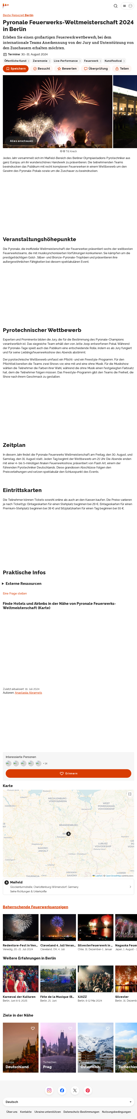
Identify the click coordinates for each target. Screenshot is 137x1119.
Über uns (11, 1111)
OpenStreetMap (113, 875)
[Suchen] (115, 5)
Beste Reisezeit (18, 15)
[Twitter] (75, 1090)
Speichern (18, 68)
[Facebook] (62, 1090)
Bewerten (69, 68)
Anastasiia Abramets (28, 692)
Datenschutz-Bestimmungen (81, 1111)
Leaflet (98, 875)
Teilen (124, 68)
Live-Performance (66, 60)
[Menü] (127, 5)
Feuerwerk (91, 60)
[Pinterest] (87, 1090)
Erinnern (71, 773)
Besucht (44, 68)
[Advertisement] (68, 201)
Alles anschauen (21, 141)
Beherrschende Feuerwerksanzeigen (35, 907)
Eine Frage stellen (15, 593)
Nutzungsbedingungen (116, 1111)
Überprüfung (98, 68)
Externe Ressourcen (23, 583)
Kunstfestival (113, 60)
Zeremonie (40, 60)
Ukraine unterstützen (47, 1111)
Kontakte (26, 1111)
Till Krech (71, 151)
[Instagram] (49, 1090)
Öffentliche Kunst (15, 60)
